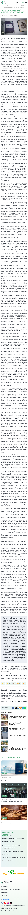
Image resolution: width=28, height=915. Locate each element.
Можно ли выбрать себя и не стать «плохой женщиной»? (12, 852)
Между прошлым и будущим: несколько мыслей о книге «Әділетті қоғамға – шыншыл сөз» (13, 858)
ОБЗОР (22, 5)
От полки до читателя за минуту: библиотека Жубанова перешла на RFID (13, 846)
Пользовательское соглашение (10, 889)
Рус (17, 2)
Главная (2, 5)
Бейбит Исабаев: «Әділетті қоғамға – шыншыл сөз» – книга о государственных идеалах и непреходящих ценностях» (13, 840)
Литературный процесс (12, 5)
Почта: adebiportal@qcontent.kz (8, 910)
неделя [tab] (5, 835)
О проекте (4, 886)
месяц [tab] (10, 835)
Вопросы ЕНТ (5, 892)
